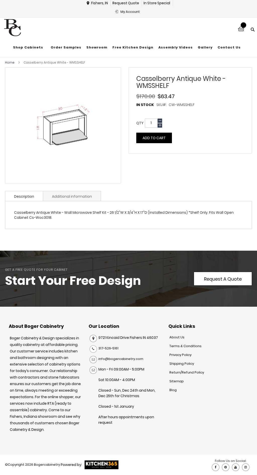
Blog (173, 390)
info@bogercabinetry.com (120, 358)
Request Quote (125, 3)
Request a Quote (223, 279)
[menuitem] (29, 48)
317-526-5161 (108, 348)
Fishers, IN (99, 3)
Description (24, 196)
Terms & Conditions (185, 346)
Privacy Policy (180, 354)
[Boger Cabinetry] (12, 28)
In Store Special (157, 3)
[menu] (127, 48)
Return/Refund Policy (186, 372)
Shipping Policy (181, 363)
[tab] (24, 196)
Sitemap (176, 381)
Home (10, 62)
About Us (176, 337)
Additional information (72, 196)
